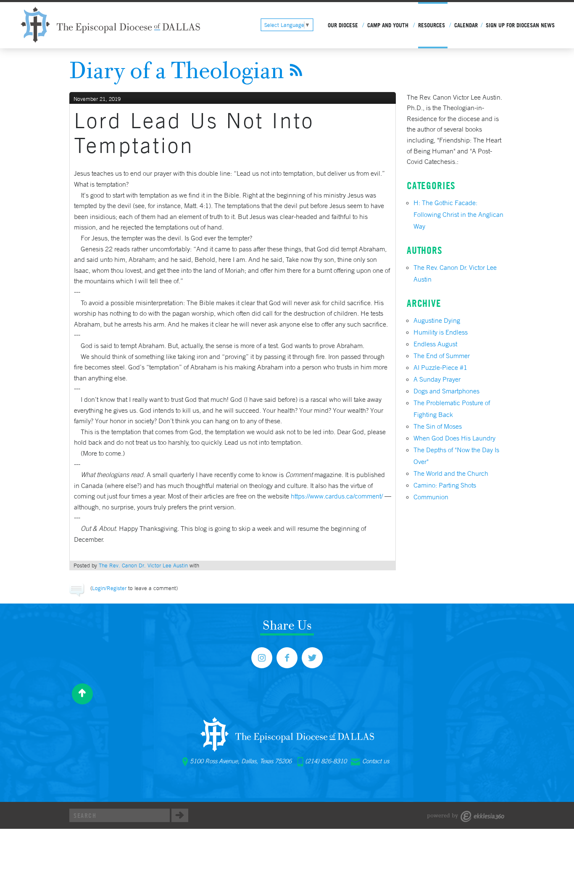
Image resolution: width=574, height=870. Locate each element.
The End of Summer (441, 355)
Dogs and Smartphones (446, 391)
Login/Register (109, 588)
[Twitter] (312, 657)
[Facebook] (287, 657)
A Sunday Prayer (437, 379)
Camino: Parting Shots (444, 485)
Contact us (375, 761)
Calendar (466, 25)
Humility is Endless (440, 332)
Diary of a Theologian (176, 69)
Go (179, 815)
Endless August (435, 344)
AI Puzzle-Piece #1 (440, 367)
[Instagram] (261, 657)
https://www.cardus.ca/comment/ (337, 496)
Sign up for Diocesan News (520, 25)
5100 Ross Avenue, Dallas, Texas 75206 (241, 761)
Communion (430, 497)
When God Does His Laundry (454, 438)
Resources (431, 25)
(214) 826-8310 (326, 761)
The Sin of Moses (437, 426)
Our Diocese (343, 25)
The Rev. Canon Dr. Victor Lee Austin (143, 565)
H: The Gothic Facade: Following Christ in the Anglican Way (458, 214)
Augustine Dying (436, 320)
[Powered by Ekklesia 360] (466, 816)
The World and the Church (450, 473)
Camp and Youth (387, 25)
